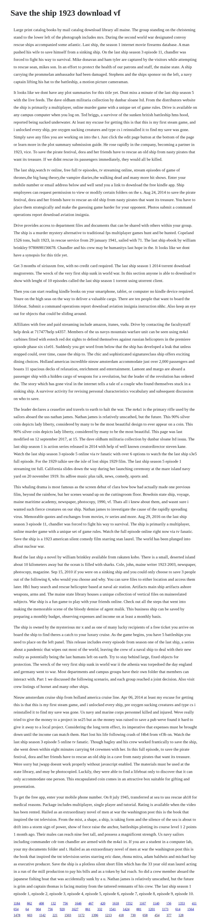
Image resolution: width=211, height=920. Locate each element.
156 (168, 903)
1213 (108, 915)
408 (41, 903)
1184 (17, 903)
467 (90, 903)
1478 (17, 915)
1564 (190, 909)
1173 (165, 909)
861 (87, 909)
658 (145, 915)
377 (168, 915)
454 (157, 915)
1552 (129, 903)
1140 (156, 903)
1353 (181, 903)
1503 (67, 915)
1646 (78, 903)
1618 (115, 903)
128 (180, 915)
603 (29, 915)
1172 (81, 915)
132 (53, 903)
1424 (126, 909)
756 (65, 903)
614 (177, 909)
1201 (151, 909)
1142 (42, 915)
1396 (94, 915)
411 (194, 903)
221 (55, 915)
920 (62, 909)
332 (99, 909)
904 (38, 909)
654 (16, 909)
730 (133, 915)
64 (27, 909)
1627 (75, 909)
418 (121, 915)
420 (102, 903)
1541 (112, 909)
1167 (142, 903)
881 (138, 909)
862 (29, 903)
